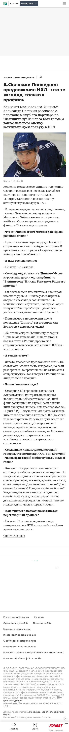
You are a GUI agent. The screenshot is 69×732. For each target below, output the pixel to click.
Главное (14, 728)
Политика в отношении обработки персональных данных (33, 652)
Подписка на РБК (42, 622)
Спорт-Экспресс (14, 536)
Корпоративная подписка (16, 628)
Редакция (39, 616)
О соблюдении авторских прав (19, 640)
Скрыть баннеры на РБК (15, 622)
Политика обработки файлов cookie (22, 658)
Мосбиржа (34, 711)
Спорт (14, 4)
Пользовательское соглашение (19, 646)
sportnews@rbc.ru (12, 700)
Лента (35, 728)
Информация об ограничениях (19, 634)
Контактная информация (16, 616)
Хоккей (7, 77)
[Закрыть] (65, 719)
